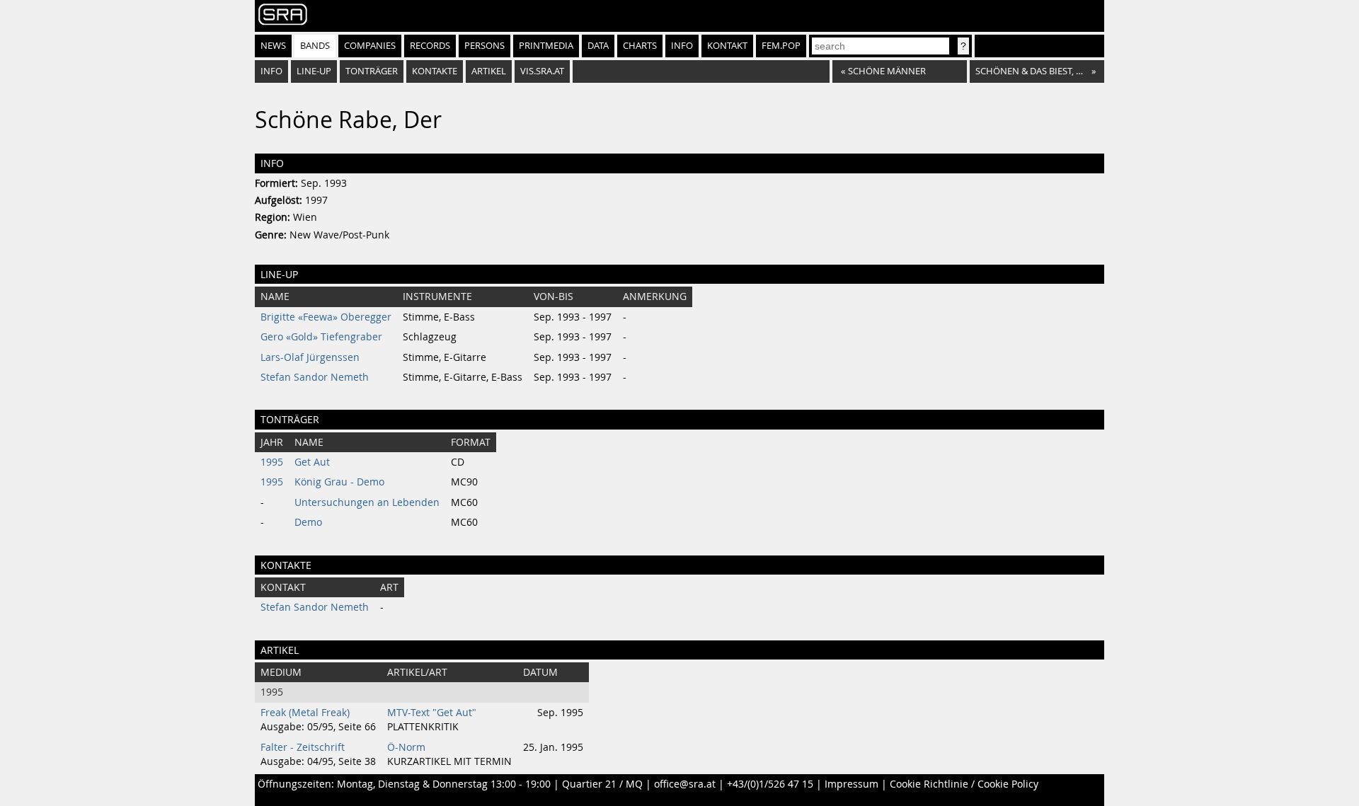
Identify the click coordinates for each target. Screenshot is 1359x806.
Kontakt (727, 46)
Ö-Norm (406, 747)
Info (682, 46)
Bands (315, 46)
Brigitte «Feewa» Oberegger (325, 317)
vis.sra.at (542, 71)
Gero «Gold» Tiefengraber (321, 336)
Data (598, 46)
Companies (370, 46)
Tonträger (371, 71)
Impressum (851, 784)
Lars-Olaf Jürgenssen (310, 357)
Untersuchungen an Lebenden (367, 502)
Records (430, 46)
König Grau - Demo (339, 482)
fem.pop (781, 46)
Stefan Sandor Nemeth (314, 377)
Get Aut (312, 462)
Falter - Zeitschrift (302, 747)
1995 (271, 462)
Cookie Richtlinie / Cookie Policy (964, 784)
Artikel (488, 71)
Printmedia (546, 46)
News (273, 46)
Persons (484, 46)
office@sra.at (685, 784)
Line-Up (314, 71)
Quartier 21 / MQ (602, 784)
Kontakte (434, 71)
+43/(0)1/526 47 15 (770, 784)
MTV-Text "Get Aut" (431, 712)
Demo (308, 522)
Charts (640, 46)
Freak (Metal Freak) (305, 712)
